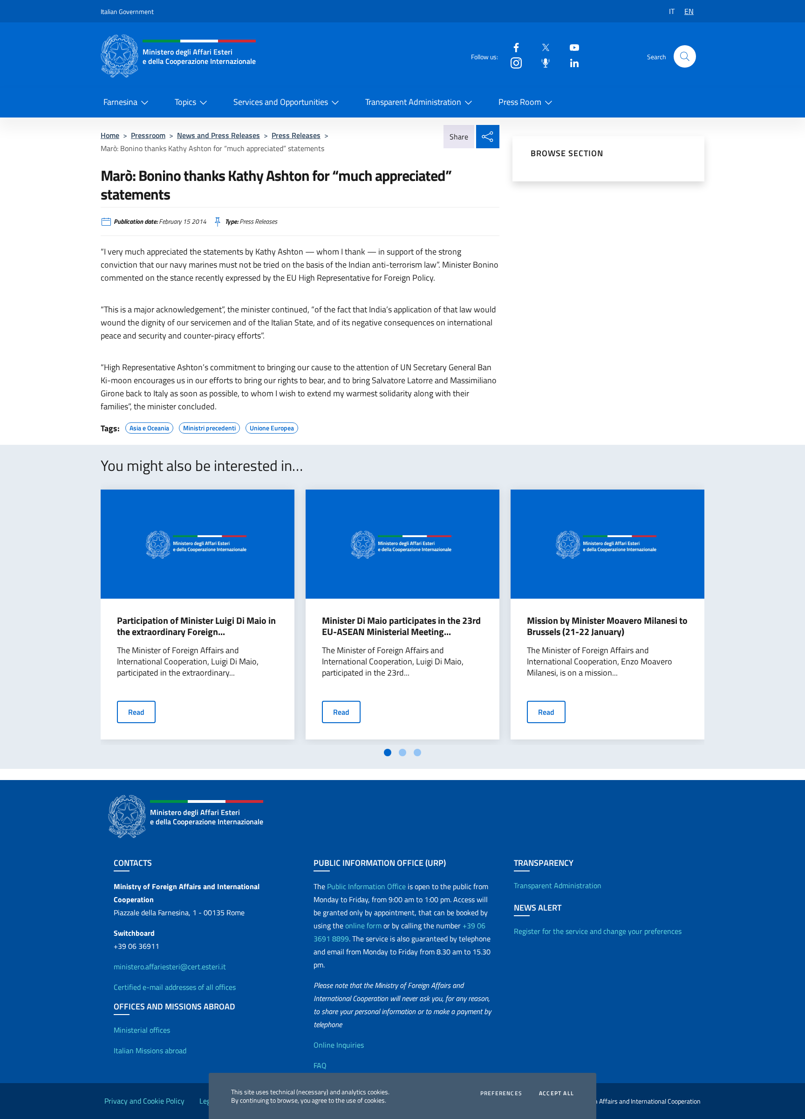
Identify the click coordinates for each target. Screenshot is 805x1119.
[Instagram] (512, 62)
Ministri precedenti (209, 426)
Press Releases (296, 135)
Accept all (556, 1093)
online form (363, 925)
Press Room (519, 102)
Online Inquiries (339, 1044)
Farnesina (120, 102)
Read (136, 712)
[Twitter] (541, 47)
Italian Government (127, 11)
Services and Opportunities (280, 102)
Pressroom (148, 135)
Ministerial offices (142, 1030)
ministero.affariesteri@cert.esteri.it (170, 966)
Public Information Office (366, 886)
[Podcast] (541, 62)
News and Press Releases (218, 135)
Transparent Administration (413, 102)
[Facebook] (512, 47)
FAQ (320, 1065)
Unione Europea (272, 426)
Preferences (501, 1093)
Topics (185, 102)
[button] (685, 56)
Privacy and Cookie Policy (144, 1100)
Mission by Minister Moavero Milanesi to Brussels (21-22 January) (607, 626)
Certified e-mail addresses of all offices (175, 987)
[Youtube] (570, 47)
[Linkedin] (570, 62)
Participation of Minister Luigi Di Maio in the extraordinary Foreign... (196, 626)
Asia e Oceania (149, 426)
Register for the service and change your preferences (598, 931)
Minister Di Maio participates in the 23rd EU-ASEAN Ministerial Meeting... (401, 626)
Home (110, 135)
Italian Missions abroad (150, 1050)
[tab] (387, 752)
